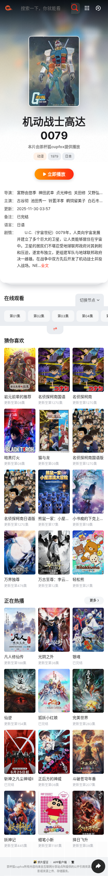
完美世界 (80, 717)
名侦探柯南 (82, 396)
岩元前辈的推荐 (17, 396)
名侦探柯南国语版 (88, 457)
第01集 (15, 316)
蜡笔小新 (46, 839)
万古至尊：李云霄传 (54, 579)
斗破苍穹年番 (84, 778)
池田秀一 (38, 200)
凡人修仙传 (14, 656)
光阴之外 (46, 656)
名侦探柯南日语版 (19, 518)
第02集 (39, 316)
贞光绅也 (64, 192)
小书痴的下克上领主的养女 (88, 518)
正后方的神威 (49, 778)
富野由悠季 (26, 192)
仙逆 (8, 717)
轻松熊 (78, 579)
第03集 (63, 316)
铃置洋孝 (56, 200)
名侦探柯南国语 (51, 396)
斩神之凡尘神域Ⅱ (18, 778)
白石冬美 (95, 200)
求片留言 (42, 862)
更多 (93, 600)
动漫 (40, 156)
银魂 (76, 656)
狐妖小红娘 (48, 717)
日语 (21, 224)
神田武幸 (46, 192)
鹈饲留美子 (76, 200)
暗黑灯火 (12, 457)
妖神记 (10, 839)
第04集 (87, 316)
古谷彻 (23, 200)
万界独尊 (12, 579)
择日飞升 (80, 839)
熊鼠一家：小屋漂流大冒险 (54, 518)
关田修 (80, 192)
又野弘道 (95, 192)
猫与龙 (44, 457)
